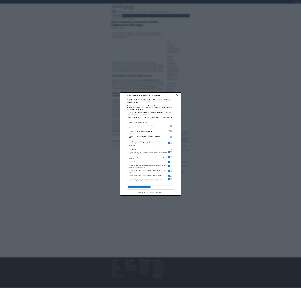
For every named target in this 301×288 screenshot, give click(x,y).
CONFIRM (139, 187)
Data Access (150, 192)
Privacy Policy (159, 192)
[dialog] (150, 144)
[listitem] (150, 122)
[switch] (170, 126)
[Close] (177, 95)
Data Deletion (141, 192)
